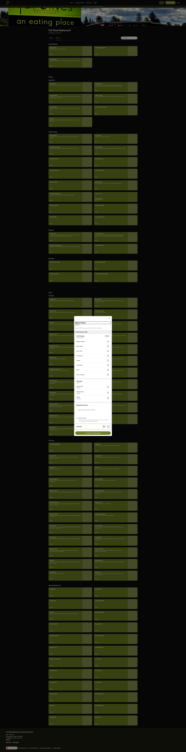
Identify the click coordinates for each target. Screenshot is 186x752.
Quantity (79, 426)
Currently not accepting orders (93, 433)
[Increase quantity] (108, 426)
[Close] (109, 318)
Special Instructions (82, 405)
